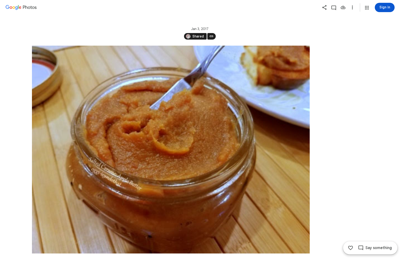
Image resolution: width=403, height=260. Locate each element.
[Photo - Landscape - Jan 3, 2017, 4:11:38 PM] (171, 149)
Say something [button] (378, 248)
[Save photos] (343, 7)
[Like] (350, 248)
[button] (367, 7)
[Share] (324, 7)
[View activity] (333, 7)
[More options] (352, 7)
